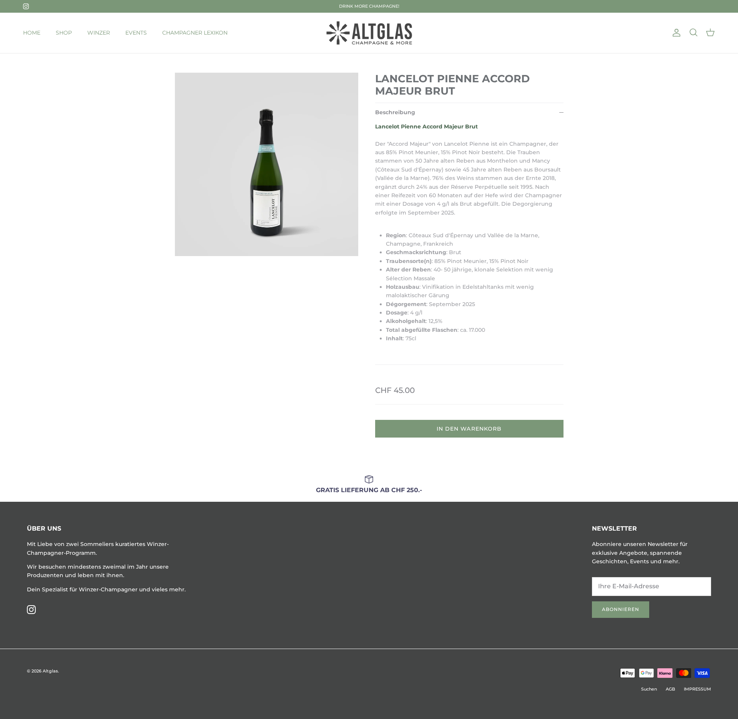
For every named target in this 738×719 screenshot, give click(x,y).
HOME (31, 32)
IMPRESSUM (697, 689)
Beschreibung (395, 112)
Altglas (50, 671)
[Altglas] (369, 32)
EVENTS (136, 32)
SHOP (64, 32)
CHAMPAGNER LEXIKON (195, 32)
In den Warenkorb (469, 428)
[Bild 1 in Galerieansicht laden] (266, 164)
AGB (670, 689)
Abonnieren (620, 609)
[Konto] (675, 32)
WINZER (98, 32)
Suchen (649, 689)
